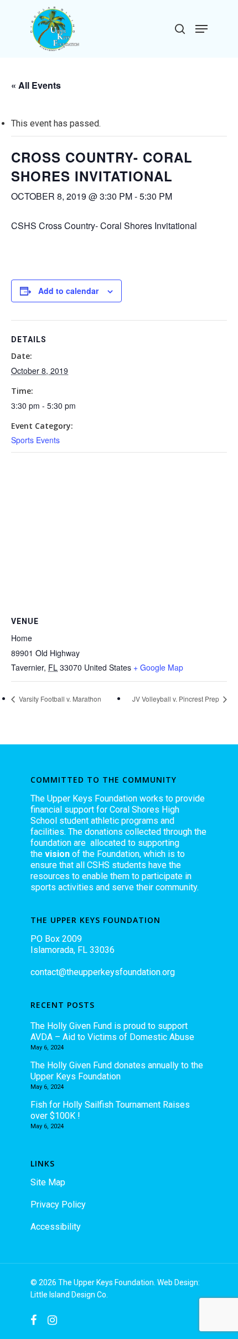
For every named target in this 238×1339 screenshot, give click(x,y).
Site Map (47, 1182)
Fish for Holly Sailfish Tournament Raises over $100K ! (110, 1110)
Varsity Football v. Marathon (59, 698)
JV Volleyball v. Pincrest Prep (176, 698)
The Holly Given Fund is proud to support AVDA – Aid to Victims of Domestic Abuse (112, 1031)
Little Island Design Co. (69, 1294)
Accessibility (55, 1226)
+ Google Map (158, 667)
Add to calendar (68, 290)
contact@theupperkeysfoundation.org (102, 972)
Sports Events (35, 439)
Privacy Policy (58, 1204)
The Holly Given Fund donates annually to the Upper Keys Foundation (116, 1071)
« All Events (36, 85)
